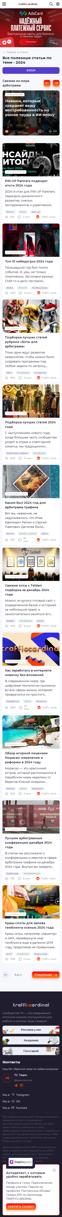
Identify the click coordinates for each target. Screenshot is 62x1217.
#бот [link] (9, 372)
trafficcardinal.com (41, 1147)
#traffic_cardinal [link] (28, 533)
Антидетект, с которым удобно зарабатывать (25, 1174)
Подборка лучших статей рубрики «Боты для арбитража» (26, 342)
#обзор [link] (10, 788)
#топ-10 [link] (22, 288)
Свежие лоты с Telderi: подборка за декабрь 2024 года (27, 590)
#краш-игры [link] (40, 954)
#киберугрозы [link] (39, 288)
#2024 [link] (23, 212)
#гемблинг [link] (23, 954)
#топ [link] (9, 954)
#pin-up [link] (36, 212)
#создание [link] (40, 372)
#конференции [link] (32, 873)
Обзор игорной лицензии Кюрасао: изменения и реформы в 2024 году (26, 757)
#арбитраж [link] (12, 873)
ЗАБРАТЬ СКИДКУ (21, 1206)
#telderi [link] (10, 621)
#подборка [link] (23, 372)
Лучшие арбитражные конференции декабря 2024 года (28, 842)
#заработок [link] (13, 701)
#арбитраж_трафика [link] (17, 453)
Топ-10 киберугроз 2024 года (29, 261)
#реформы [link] (37, 788)
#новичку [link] (41, 701)
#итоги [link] (10, 212)
